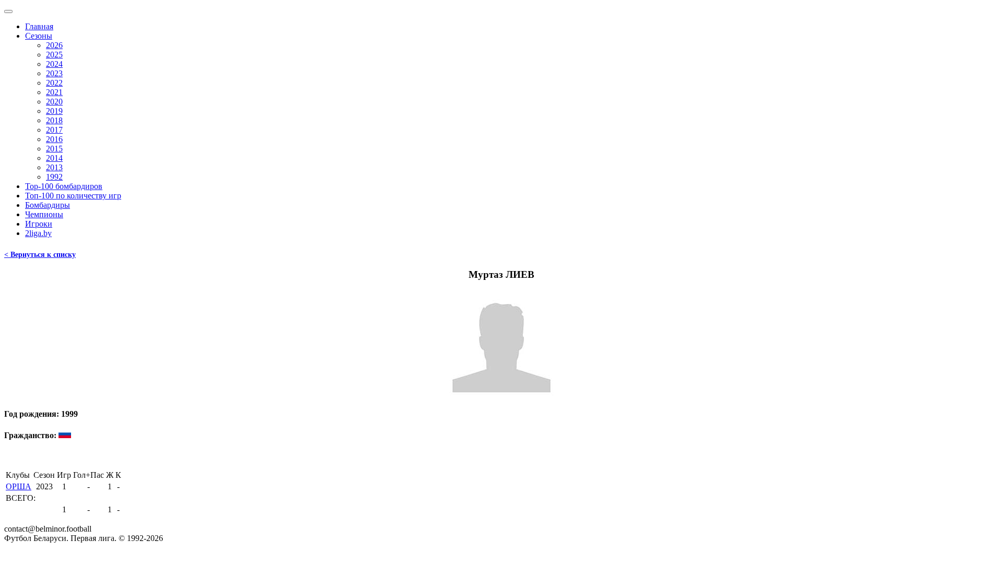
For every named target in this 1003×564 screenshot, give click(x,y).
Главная (39, 26)
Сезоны (38, 35)
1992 (54, 176)
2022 (54, 82)
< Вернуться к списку (40, 254)
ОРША (18, 486)
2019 (54, 111)
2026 (54, 45)
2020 (54, 101)
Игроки (38, 223)
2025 (54, 54)
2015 (54, 148)
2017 (54, 129)
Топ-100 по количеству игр (73, 195)
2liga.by (38, 233)
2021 (54, 92)
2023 (54, 73)
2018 (54, 120)
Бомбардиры (47, 205)
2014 (54, 158)
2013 (54, 167)
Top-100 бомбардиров (63, 186)
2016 (54, 139)
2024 (54, 64)
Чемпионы (44, 214)
